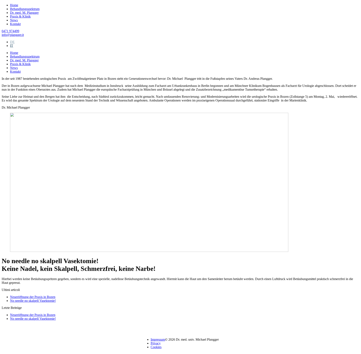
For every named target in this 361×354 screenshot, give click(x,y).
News (14, 20)
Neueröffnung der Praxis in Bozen (32, 297)
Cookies (156, 347)
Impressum (158, 339)
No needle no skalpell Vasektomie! (33, 300)
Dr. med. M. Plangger (24, 12)
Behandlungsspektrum (24, 9)
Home (14, 5)
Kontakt (15, 24)
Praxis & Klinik (20, 16)
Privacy (156, 343)
